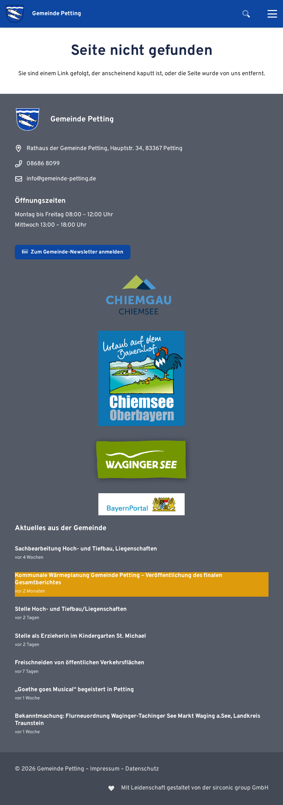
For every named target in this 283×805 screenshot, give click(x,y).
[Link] (141, 788)
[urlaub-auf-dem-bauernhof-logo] (141, 378)
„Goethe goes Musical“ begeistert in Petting (74, 690)
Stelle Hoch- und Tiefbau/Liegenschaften (71, 609)
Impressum (104, 769)
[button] (246, 13)
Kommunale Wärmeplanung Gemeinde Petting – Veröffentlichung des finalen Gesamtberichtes (118, 579)
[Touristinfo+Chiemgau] (141, 296)
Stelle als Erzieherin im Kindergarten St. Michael (80, 636)
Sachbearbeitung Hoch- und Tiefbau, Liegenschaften (86, 549)
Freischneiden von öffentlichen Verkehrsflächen (79, 663)
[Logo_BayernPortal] (141, 504)
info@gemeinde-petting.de (61, 179)
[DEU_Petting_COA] (15, 13)
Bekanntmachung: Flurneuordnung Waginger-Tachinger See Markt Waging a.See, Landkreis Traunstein (137, 720)
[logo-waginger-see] (141, 459)
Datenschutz (142, 769)
